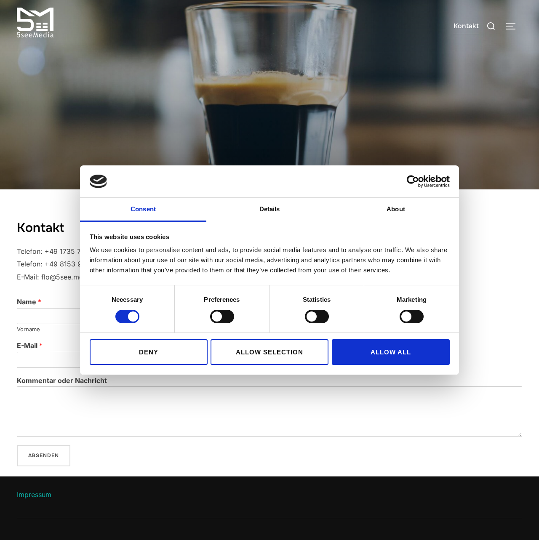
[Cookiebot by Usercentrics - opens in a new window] (413, 181)
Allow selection (269, 352)
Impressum (34, 494)
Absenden (43, 455)
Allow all (391, 352)
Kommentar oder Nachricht (62, 380)
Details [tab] (269, 209)
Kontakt (466, 25)
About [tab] (396, 209)
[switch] (222, 316)
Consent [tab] (143, 209)
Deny (148, 352)
